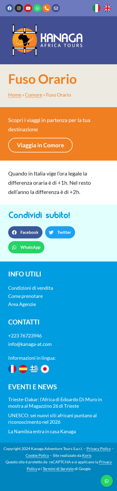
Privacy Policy (99, 448)
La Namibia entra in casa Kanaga (42, 431)
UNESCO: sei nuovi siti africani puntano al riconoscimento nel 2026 (52, 418)
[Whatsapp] (37, 8)
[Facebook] (9, 8)
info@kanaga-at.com (30, 344)
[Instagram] (19, 8)
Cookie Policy (37, 455)
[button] (25, 232)
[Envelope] (56, 8)
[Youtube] (28, 8)
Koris (86, 455)
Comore (33, 95)
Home (14, 95)
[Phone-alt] (46, 8)
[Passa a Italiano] (97, 8)
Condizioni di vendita (30, 288)
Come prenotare (25, 296)
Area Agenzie (22, 304)
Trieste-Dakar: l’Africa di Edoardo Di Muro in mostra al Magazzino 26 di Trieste (55, 402)
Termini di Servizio (58, 468)
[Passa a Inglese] (107, 8)
